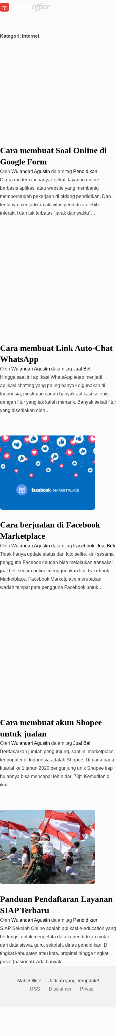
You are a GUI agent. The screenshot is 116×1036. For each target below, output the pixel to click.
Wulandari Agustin (30, 171)
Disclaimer (60, 988)
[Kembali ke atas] (2, 1010)
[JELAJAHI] (6, 25)
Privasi (87, 988)
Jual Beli (82, 368)
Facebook (83, 545)
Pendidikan (85, 171)
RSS (35, 988)
